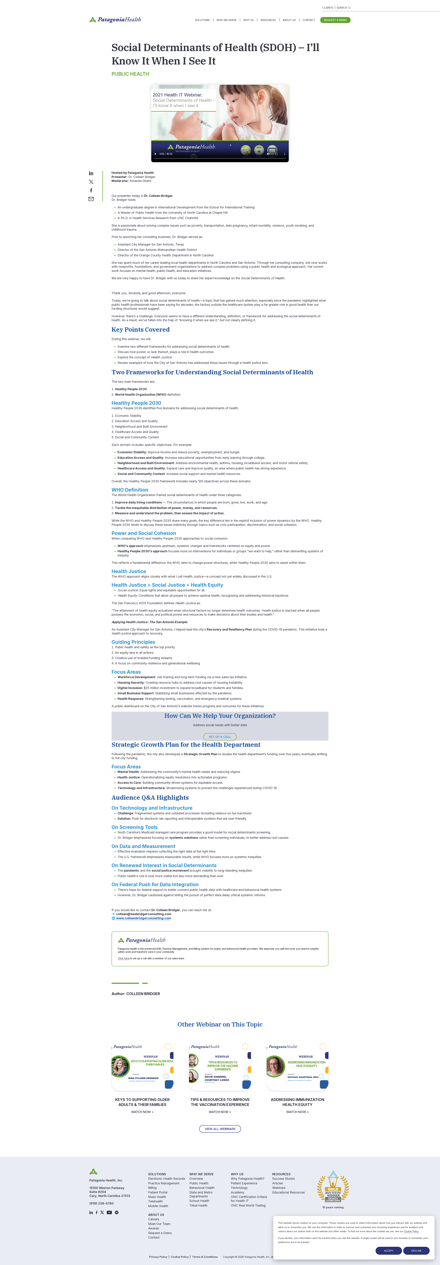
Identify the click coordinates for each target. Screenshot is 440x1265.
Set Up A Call (220, 737)
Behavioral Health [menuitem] (201, 1188)
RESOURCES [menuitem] (268, 20)
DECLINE (416, 1250)
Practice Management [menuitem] (163, 1183)
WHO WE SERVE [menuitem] (226, 20)
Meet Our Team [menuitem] (159, 1224)
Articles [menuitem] (277, 1183)
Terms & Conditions (205, 1256)
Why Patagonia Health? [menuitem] (247, 1178)
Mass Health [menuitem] (157, 1197)
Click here (123, 958)
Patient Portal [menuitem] (157, 1192)
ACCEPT (389, 1250)
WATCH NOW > (142, 1112)
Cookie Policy (411, 1231)
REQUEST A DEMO (335, 20)
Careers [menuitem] (153, 1219)
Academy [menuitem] (237, 1192)
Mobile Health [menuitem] (158, 1206)
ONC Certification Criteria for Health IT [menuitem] (249, 1199)
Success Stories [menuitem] (283, 1178)
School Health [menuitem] (199, 1201)
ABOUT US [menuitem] (289, 20)
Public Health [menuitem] (198, 1183)
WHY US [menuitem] (248, 20)
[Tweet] (91, 181)
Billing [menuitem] (152, 1188)
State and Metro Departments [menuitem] (200, 1194)
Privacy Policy (158, 1256)
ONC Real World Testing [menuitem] (248, 1205)
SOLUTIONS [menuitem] (202, 20)
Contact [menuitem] (154, 1237)
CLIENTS (327, 7)
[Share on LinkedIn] (91, 173)
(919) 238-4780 (101, 1203)
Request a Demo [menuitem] (160, 1233)
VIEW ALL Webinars (220, 1129)
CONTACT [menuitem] (309, 20)
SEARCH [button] (342, 7)
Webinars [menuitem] (278, 1188)
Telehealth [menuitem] (155, 1201)
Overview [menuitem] (196, 1178)
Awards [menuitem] (153, 1228)
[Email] (91, 198)
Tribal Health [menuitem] (198, 1205)
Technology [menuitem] (239, 1188)
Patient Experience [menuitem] (244, 1183)
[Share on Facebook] (91, 190)
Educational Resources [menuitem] (288, 1192)
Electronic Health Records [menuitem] (166, 1178)
